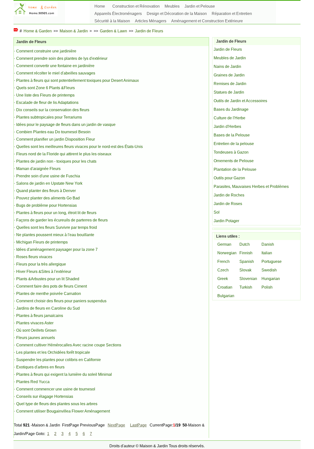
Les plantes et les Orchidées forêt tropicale (53, 352)
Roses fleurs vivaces (34, 257)
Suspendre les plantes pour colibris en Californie (58, 360)
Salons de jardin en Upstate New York (49, 183)
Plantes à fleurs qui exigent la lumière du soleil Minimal (64, 374)
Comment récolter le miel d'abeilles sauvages (55, 73)
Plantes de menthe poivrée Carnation (48, 293)
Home (99, 6)
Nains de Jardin (227, 66)
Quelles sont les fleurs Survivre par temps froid (56, 227)
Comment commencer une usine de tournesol (55, 389)
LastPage (138, 425)
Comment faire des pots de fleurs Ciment (51, 286)
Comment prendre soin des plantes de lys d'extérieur (61, 58)
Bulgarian (225, 296)
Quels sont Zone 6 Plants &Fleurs (45, 88)
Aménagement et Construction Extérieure (207, 21)
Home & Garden (38, 31)
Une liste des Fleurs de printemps (45, 95)
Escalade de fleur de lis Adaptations (47, 102)
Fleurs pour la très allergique (41, 264)
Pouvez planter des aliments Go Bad (48, 198)
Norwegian (226, 253)
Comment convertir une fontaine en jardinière (55, 66)
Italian (267, 253)
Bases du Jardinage (231, 109)
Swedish (269, 270)
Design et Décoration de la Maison (177, 14)
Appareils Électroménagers (118, 14)
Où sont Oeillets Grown (36, 330)
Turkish (245, 287)
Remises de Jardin (230, 84)
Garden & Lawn (113, 31)
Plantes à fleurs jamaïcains (39, 316)
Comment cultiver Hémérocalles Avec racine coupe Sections (68, 345)
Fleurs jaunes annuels (35, 338)
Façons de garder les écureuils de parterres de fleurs (62, 220)
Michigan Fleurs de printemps (42, 242)
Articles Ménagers (150, 21)
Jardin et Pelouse (199, 6)
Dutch (244, 244)
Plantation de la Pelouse (235, 169)
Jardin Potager (226, 221)
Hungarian (271, 279)
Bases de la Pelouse (232, 135)
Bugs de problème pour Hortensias (46, 205)
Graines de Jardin (229, 75)
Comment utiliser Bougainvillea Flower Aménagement (63, 411)
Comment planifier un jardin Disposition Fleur (55, 139)
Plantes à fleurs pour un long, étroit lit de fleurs (56, 213)
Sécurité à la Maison (112, 21)
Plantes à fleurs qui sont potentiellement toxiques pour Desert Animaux (77, 80)
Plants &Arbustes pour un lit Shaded (47, 279)
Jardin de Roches (229, 195)
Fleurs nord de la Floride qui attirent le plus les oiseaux (63, 154)
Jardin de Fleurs (149, 31)
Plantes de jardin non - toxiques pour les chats (56, 161)
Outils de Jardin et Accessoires (240, 101)
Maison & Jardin (74, 31)
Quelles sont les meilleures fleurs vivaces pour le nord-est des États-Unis (79, 147)
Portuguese (272, 261)
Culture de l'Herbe (229, 118)
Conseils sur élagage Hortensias (44, 396)
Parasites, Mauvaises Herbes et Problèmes (251, 186)
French (223, 261)
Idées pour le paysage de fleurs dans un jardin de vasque (66, 124)
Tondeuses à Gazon (231, 152)
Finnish (245, 253)
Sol (217, 212)
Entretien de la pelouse (234, 144)
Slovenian (248, 279)
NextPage (116, 425)
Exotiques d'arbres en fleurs (40, 367)
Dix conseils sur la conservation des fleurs (52, 110)
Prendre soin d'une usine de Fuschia (48, 176)
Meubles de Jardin (230, 58)
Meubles (172, 6)
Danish (268, 244)
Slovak (245, 270)
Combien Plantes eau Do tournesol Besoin (53, 132)
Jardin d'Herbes (227, 126)
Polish (267, 287)
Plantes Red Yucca (33, 382)
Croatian (224, 287)
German (224, 244)
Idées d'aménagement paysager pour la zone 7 (57, 249)
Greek (222, 279)
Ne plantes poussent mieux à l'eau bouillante (55, 235)
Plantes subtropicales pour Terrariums (49, 117)
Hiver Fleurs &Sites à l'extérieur (43, 271)
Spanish (246, 261)
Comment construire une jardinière (46, 51)
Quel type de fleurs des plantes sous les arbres (56, 404)
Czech (223, 270)
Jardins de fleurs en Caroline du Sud (48, 308)
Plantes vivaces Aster (34, 323)
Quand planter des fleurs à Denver (46, 191)
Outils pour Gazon (229, 178)
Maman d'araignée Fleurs (38, 169)
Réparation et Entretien (232, 14)
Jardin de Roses (228, 204)
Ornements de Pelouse (234, 161)
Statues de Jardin (229, 92)
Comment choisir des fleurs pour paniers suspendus (61, 301)
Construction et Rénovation (136, 6)
